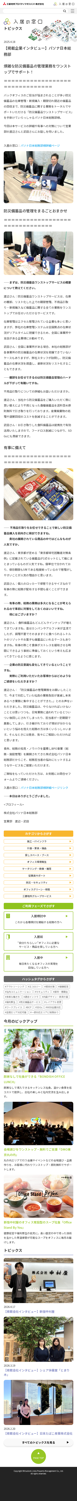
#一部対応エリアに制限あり (44, 1012)
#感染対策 (49, 986)
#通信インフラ (31, 996)
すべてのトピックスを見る (38, 1442)
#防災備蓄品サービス (30, 1002)
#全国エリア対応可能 (16, 1012)
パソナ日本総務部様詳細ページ (40, 145)
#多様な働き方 (12, 996)
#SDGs (38, 1007)
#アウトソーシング (14, 986)
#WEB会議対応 (53, 1007)
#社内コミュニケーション (18, 991)
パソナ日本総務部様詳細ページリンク (44, 788)
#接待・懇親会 (60, 991)
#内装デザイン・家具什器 (55, 996)
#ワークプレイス (13, 1007)
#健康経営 (63, 986)
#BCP (29, 1007)
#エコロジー (34, 986)
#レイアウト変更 (52, 1002)
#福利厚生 (10, 1002)
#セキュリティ (42, 991)
